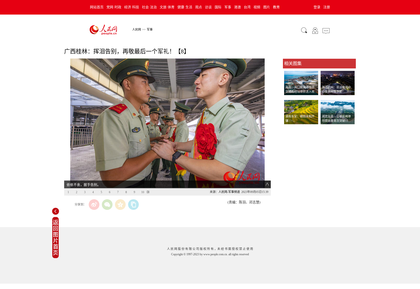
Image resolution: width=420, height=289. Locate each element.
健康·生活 (184, 7)
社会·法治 (149, 7)
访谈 (208, 7)
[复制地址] (133, 204)
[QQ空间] (120, 204)
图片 (266, 7)
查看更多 (290, 129)
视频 (257, 7)
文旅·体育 (167, 7)
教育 (276, 7)
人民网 (136, 29)
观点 (198, 7)
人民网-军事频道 (229, 192)
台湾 (247, 7)
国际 (218, 7)
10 (142, 192)
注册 (326, 7)
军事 (227, 7)
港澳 (237, 7)
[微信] (107, 204)
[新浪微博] (94, 204)
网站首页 (97, 7)
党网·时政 (113, 7)
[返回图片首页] (55, 257)
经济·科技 (131, 7)
